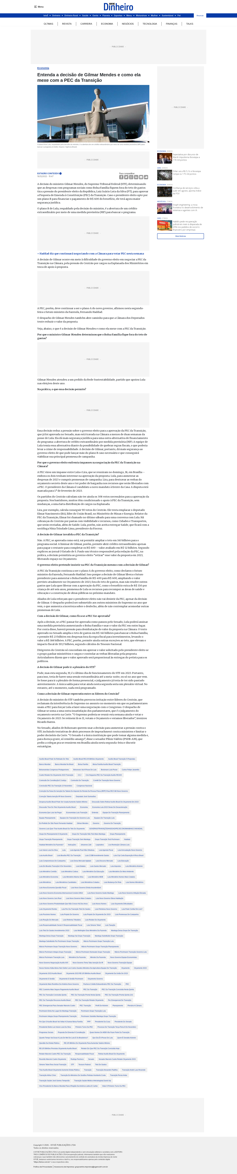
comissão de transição (80, 780)
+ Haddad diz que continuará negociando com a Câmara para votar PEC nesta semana (90, 253)
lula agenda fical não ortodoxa (82, 850)
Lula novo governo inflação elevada (132, 893)
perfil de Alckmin (101, 1006)
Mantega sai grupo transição (79, 936)
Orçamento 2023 (140, 968)
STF (72, 1065)
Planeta (106, 15)
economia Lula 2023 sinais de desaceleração (109, 807)
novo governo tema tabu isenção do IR (88, 963)
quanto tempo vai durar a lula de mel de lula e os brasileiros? (63, 1038)
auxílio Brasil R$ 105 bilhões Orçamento (88, 759)
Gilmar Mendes (82, 823)
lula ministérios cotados (90, 882)
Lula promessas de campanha (127, 914)
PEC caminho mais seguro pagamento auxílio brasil (59, 989)
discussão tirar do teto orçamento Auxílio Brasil (57, 807)
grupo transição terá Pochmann (107, 839)
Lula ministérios (45, 882)
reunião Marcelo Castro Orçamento (52, 1059)
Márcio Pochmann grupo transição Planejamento (100, 947)
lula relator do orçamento (95, 920)
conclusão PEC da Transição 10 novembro (55, 786)
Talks (189, 24)
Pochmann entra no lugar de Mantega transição (58, 1011)
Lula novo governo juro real (50, 898)
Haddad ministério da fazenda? (51, 845)
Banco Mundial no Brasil (64, 764)
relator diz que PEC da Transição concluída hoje (100, 1048)
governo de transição (112, 823)
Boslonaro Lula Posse (109, 770)
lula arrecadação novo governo (130, 850)
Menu (129, 15)
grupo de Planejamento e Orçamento (53, 834)
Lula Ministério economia (48, 877)
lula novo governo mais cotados (78, 898)
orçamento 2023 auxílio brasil (50, 973)
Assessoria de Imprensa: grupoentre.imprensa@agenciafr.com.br (81, 1167)
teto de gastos (101, 1065)
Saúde (85, 15)
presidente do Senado (123, 1022)
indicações (72, 845)
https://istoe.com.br (42, 1162)
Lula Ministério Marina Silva (73, 877)
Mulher (154, 15)
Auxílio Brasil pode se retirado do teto (54, 759)
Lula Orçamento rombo (48, 909)
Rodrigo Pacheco (77, 1059)
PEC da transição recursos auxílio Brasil (55, 1000)
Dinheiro (56, 15)
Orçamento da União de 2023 (116, 973)
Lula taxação (110, 925)
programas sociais (46, 1032)
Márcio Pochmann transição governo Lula (131, 952)
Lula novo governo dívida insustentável (86, 888)
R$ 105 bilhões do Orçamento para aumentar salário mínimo (87, 1043)
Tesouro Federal (84, 1065)
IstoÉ (45, 15)
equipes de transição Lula (104, 818)
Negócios (128, 24)
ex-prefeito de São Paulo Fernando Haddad (55, 823)
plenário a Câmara (135, 1006)
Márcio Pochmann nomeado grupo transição (93, 952)
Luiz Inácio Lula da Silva (48, 850)
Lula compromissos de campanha (52, 861)
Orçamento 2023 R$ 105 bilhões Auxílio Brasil (83, 973)
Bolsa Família (83, 764)
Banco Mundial (44, 764)
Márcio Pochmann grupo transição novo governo (58, 947)
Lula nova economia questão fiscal (52, 888)
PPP (89, 1022)
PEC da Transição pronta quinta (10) (119, 995)
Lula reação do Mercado (48, 920)
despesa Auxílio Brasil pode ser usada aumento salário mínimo (63, 802)
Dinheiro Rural (71, 15)
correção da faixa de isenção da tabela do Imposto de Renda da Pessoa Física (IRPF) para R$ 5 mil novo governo (83, 791)
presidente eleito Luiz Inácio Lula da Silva (55, 1027)
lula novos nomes (99, 904)
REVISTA (67, 24)
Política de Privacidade (42, 1167)
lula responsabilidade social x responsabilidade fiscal (60, 925)
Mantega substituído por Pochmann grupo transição (59, 941)
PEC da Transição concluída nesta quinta (118, 989)
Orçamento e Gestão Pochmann (71, 979)
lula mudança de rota (112, 882)
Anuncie (200, 15)
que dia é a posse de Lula (102, 1038)
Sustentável (167, 15)
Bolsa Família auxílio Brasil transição (107, 764)
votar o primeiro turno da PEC (114, 1086)
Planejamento (118, 1006)
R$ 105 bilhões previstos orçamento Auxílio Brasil (58, 1048)
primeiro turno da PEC (84, 1027)
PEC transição (85, 1006)
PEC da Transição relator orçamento (89, 1000)
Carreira (86, 24)
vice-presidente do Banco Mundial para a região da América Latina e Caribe (68, 1086)
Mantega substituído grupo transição (109, 936)
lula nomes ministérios (134, 882)
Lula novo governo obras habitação (109, 898)
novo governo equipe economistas (123, 957)
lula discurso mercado (104, 861)
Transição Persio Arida (118, 1075)
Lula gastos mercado (98, 866)
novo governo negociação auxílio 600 (53, 963)
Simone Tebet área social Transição (52, 1065)
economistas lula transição (76, 813)
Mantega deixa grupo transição (51, 936)
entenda (95, 813)
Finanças (171, 24)
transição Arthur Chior (47, 1075)
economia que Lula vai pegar (50, 813)
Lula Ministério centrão (48, 872)
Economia (107, 24)
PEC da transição (90, 989)
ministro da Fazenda (98, 957)
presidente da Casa (102, 1022)
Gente (95, 15)
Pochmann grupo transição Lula (93, 1011)
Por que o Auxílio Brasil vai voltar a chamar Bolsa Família (61, 1022)
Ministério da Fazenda (77, 957)
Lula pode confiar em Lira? (132, 909)
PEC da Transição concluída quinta (53, 995)
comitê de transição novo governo (106, 780)
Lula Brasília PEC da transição (69, 855)
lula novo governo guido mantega (100, 893)
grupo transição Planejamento (51, 839)
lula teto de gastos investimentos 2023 (54, 931)
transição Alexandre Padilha (107, 1070)
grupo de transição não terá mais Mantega (88, 834)
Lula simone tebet (94, 925)
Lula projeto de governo (69, 914)
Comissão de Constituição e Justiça (52, 780)
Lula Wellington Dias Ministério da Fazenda (90, 931)
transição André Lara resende (133, 1070)
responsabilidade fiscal (84, 1054)
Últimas (48, 24)
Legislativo (100, 845)
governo (96, 823)
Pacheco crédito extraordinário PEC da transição (102, 984)
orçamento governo (95, 979)
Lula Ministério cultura (69, 872)
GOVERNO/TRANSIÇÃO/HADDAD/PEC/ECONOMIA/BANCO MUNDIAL (116, 829)
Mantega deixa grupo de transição (124, 931)
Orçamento (125, 968)
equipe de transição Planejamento (116, 813)
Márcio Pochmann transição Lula (51, 957)
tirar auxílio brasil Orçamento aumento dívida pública (59, 1070)
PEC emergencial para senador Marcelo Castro (57, 1006)
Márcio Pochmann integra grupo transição (55, 952)
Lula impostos (116, 866)
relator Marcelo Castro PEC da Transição (55, 1054)
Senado (91, 1059)
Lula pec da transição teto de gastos (76, 909)
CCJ (79, 775)
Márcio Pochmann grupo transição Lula (99, 941)
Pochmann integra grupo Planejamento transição (58, 1016)
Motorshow (141, 15)
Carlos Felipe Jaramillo (130, 770)
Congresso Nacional (84, 786)
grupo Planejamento (117, 834)
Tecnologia (150, 24)
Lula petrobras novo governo (106, 909)
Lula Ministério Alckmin (134, 866)
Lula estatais (81, 866)
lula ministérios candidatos (66, 882)
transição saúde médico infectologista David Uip (92, 1081)
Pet (179, 15)
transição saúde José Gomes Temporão (54, 1081)
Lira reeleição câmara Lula (118, 845)
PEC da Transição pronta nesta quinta (85, 995)
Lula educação (123, 861)
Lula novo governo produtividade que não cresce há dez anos (63, 904)
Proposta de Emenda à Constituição (71, 1032)
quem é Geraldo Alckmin (126, 1038)
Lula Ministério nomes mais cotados (121, 877)
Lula (64, 850)
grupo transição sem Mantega (78, 839)
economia (84, 807)
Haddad (127, 839)
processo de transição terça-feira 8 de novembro (117, 1027)
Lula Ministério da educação (93, 872)
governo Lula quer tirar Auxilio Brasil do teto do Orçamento (62, 829)
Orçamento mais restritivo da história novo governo (59, 984)
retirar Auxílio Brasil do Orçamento (111, 1054)
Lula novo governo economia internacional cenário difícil (61, 893)
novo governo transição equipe (120, 963)
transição (87, 1070)
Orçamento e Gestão (47, 979)
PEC (127, 984)
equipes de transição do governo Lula (75, 818)
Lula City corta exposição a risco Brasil (128, 855)
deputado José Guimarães (86, 796)
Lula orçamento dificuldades (122, 904)
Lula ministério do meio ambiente (121, 872)
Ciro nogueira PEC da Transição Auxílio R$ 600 (104, 775)
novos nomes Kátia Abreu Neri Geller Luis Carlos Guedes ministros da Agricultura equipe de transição (78, 968)
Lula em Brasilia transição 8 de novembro (55, 866)
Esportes (118, 15)
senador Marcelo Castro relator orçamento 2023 (117, 1059)
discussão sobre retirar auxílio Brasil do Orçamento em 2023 (115, 802)
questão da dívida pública (49, 1043)
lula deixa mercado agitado (80, 861)
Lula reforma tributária (72, 920)
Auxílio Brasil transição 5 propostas (121, 759)
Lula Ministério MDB (95, 877)
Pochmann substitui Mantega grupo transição (98, 1016)
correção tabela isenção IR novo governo (55, 796)
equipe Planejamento (47, 818)
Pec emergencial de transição (119, 1000)
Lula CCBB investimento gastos (97, 855)
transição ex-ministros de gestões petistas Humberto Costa (83, 1075)
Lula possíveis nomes (47, 914)
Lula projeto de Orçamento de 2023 (97, 914)
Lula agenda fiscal (106, 850)
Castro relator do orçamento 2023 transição (56, 775)
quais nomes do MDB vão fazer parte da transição (109, 1032)
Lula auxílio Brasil (46, 855)
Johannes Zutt (86, 845)
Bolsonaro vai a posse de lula (84, 770)
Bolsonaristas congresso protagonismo (54, 770)
